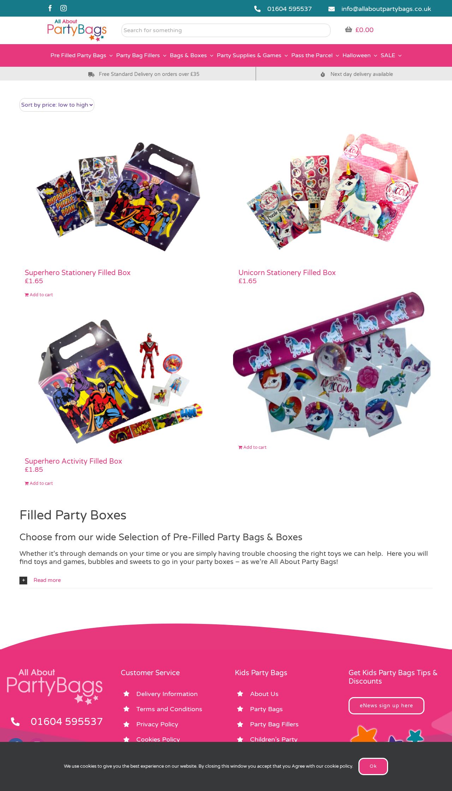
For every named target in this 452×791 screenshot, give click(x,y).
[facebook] (50, 8)
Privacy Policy (157, 724)
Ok (373, 766)
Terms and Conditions (169, 709)
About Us (264, 694)
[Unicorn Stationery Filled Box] (333, 195)
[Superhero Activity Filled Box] (119, 383)
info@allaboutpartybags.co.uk (386, 9)
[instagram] (63, 8)
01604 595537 (289, 9)
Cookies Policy (158, 739)
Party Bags (266, 709)
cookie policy (338, 766)
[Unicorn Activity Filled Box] (333, 365)
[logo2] (77, 21)
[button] (226, 580)
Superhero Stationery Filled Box (78, 273)
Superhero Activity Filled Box (73, 461)
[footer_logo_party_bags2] (54, 672)
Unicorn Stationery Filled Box (287, 273)
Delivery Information (167, 694)
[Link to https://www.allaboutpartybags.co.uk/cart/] (348, 29)
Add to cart (41, 294)
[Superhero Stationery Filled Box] (119, 195)
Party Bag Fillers (274, 724)
